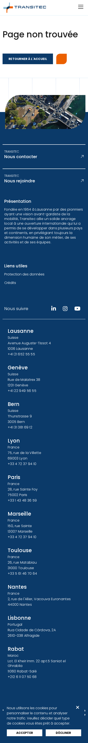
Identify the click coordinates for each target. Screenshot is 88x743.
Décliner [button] (63, 733)
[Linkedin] (53, 308)
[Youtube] (77, 308)
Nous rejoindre (19, 180)
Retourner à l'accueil (28, 59)
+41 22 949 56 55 (22, 390)
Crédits (10, 282)
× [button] (77, 707)
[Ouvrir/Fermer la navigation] (80, 7)
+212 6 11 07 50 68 (22, 676)
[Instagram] (65, 308)
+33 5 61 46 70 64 (22, 573)
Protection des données (24, 274)
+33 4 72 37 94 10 (22, 463)
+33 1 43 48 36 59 (22, 500)
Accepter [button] (24, 733)
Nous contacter (20, 156)
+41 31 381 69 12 (20, 427)
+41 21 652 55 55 (21, 354)
